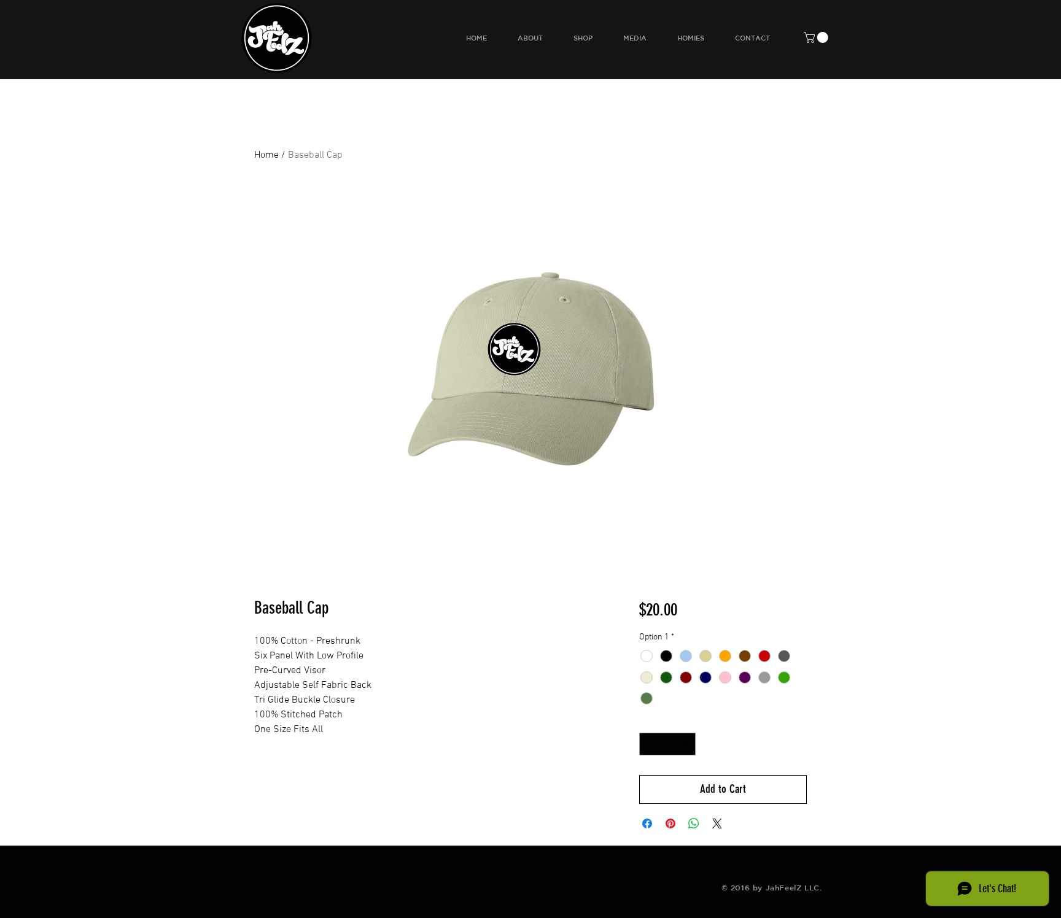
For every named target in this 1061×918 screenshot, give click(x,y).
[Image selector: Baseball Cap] (524, 553)
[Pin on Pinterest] (670, 823)
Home (266, 155)
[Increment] (686, 744)
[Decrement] (648, 744)
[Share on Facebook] (647, 823)
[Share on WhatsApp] (693, 823)
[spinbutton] (667, 744)
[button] (817, 37)
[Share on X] (717, 823)
